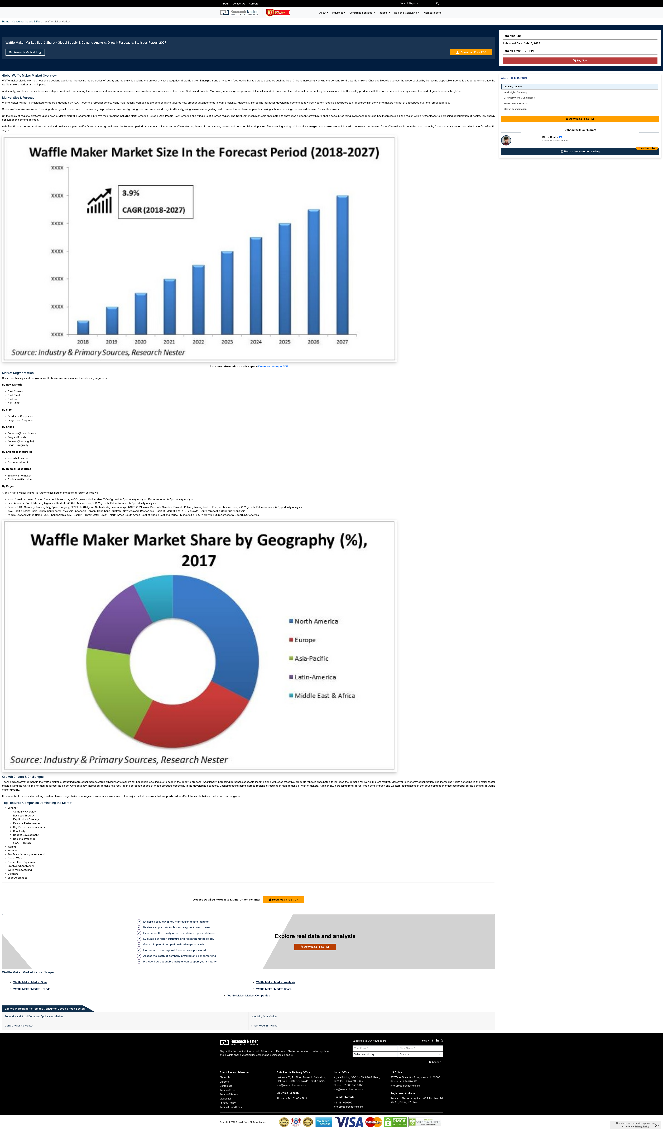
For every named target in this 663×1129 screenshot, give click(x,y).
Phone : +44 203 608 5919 (292, 1098)
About (225, 3)
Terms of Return (229, 1094)
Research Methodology (27, 52)
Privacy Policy (228, 1102)
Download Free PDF (473, 52)
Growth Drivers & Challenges (519, 97)
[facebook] (432, 1041)
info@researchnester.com (291, 1085)
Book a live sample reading (609, 150)
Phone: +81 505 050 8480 (348, 1085)
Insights (383, 12)
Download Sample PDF (273, 366)
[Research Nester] (239, 12)
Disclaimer (225, 1098)
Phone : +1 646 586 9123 (405, 1081)
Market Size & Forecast (516, 103)
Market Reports (432, 12)
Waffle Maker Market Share (274, 989)
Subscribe (435, 1062)
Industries (337, 12)
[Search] (437, 3)
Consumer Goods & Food (27, 21)
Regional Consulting (406, 12)
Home (5, 21)
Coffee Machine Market (19, 1025)
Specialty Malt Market (264, 1016)
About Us (225, 1077)
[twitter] (442, 1041)
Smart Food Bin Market (264, 1025)
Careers (253, 3)
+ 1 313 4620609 (343, 1102)
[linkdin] (437, 1041)
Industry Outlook (513, 86)
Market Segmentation (515, 109)
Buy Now (581, 60)
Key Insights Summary (515, 92)
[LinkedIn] (560, 137)
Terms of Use (227, 1090)
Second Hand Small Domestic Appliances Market (34, 1016)
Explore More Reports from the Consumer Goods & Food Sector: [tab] (45, 1008)
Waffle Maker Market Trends (31, 989)
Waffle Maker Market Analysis (275, 982)
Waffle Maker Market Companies (248, 995)
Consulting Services (361, 12)
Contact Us (239, 3)
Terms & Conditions (231, 1107)
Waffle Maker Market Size (30, 982)
